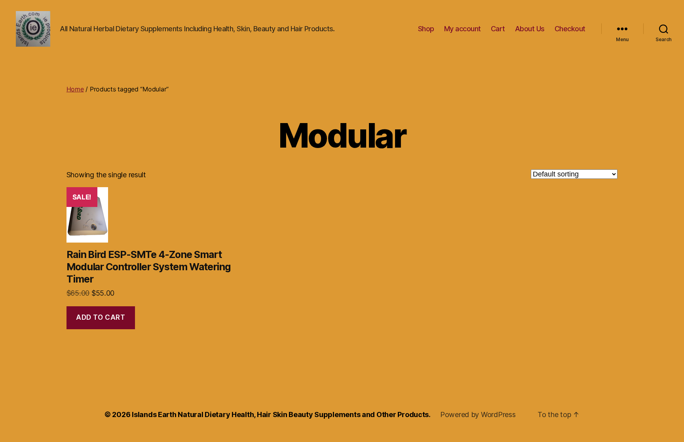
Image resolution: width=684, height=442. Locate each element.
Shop (426, 29)
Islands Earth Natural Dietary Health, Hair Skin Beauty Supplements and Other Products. (281, 414)
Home (75, 89)
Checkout (570, 29)
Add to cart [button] (100, 317)
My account (462, 29)
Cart (498, 29)
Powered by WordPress (478, 414)
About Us (530, 29)
